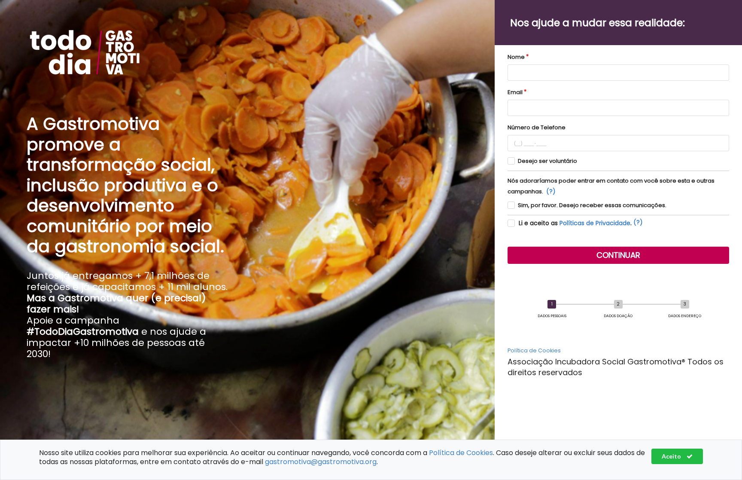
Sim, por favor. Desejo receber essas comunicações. (592, 205)
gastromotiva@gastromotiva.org (321, 462)
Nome (516, 57)
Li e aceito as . (575, 223)
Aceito (672, 456)
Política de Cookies (534, 350)
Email (515, 92)
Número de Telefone (537, 127)
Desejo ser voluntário (547, 161)
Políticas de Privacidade (595, 223)
